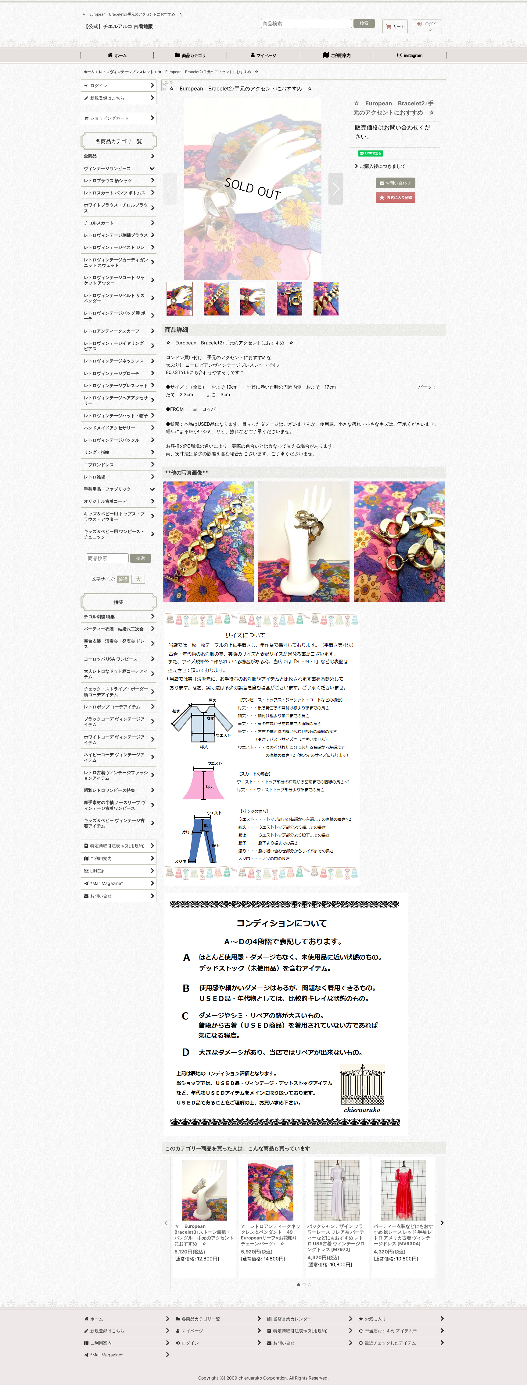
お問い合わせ (401, 127)
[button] (170, 189)
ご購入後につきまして (383, 166)
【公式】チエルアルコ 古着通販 (118, 26)
